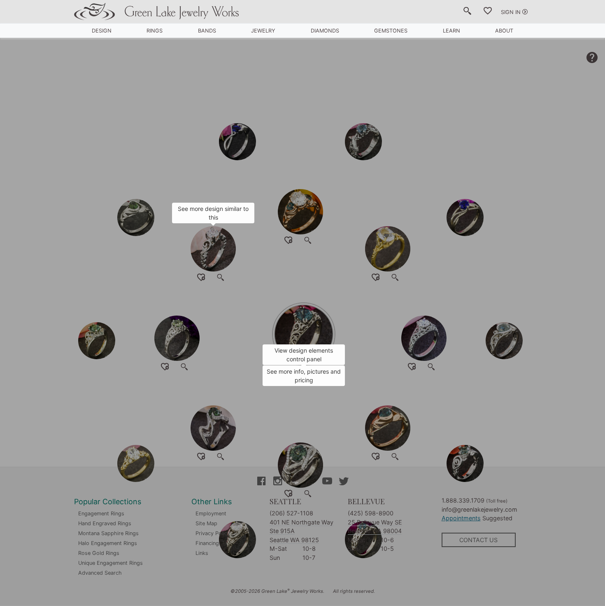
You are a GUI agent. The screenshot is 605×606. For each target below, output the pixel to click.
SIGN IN (511, 12)
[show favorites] (487, 12)
